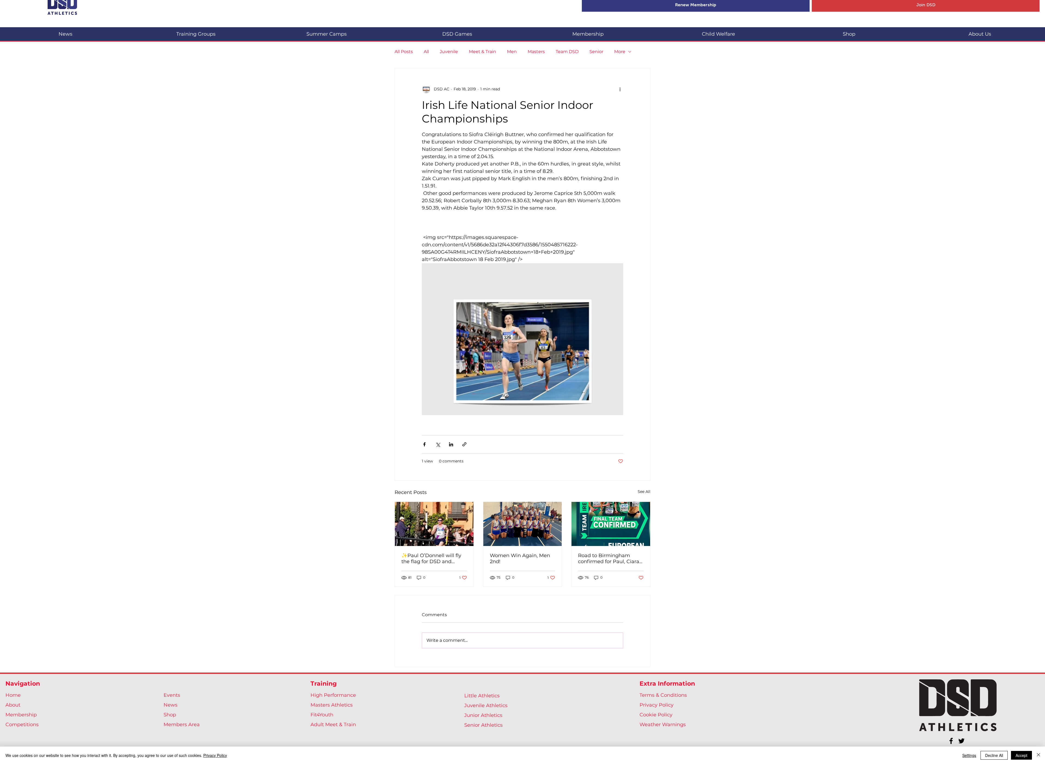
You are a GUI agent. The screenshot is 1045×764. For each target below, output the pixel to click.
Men (512, 51)
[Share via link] (464, 444)
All (426, 51)
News (170, 705)
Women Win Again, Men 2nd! (520, 558)
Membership (21, 715)
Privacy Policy (657, 705)
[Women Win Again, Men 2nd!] (522, 524)
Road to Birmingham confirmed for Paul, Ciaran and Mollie (610, 558)
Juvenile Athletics (486, 705)
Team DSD (567, 51)
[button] (196, 31)
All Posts (404, 51)
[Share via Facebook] (424, 444)
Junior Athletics (483, 715)
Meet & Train (482, 51)
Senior (596, 51)
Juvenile (449, 51)
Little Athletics (482, 696)
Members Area (182, 725)
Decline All (994, 755)
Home (13, 695)
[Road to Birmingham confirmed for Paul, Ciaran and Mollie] (610, 524)
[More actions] (620, 89)
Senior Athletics (483, 725)
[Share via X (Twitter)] (437, 444)
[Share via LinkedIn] (451, 444)
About (12, 705)
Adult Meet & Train (333, 725)
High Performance (333, 695)
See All (644, 491)
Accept (1021, 755)
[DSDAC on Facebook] (951, 741)
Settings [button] (969, 755)
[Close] (1038, 755)
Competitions (22, 725)
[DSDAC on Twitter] (961, 741)
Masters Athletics (332, 705)
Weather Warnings (663, 725)
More (619, 51)
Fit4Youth (322, 715)
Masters (536, 51)
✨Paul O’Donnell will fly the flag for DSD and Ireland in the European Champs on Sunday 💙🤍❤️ (432, 558)
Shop (170, 715)
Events (172, 695)
